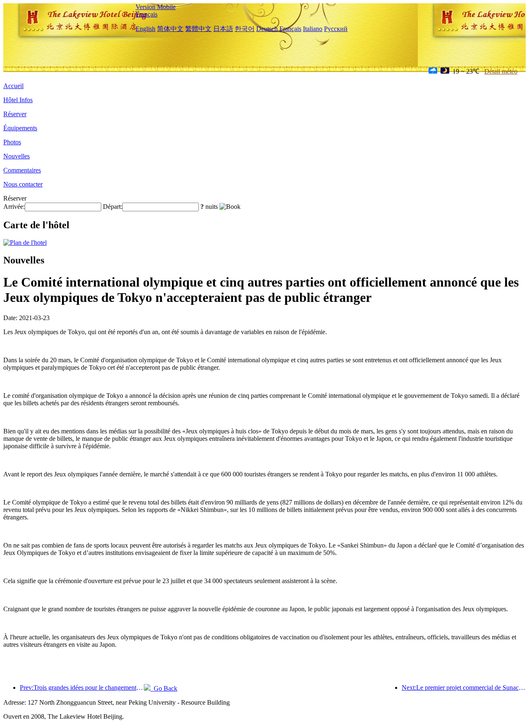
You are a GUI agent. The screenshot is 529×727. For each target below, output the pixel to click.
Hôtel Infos (18, 99)
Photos (12, 142)
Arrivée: (14, 206)
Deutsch (267, 28)
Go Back (163, 688)
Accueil (13, 85)
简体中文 (170, 28)
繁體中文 (198, 28)
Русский (336, 28)
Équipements (20, 128)
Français (146, 14)
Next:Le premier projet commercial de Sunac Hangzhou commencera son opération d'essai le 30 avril (464, 687)
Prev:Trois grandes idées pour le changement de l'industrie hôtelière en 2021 (82, 687)
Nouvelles (16, 156)
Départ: (112, 206)
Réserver (14, 113)
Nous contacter (23, 184)
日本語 (223, 28)
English (145, 28)
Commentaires (22, 170)
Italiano (312, 28)
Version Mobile (156, 6)
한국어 (245, 28)
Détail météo (500, 71)
